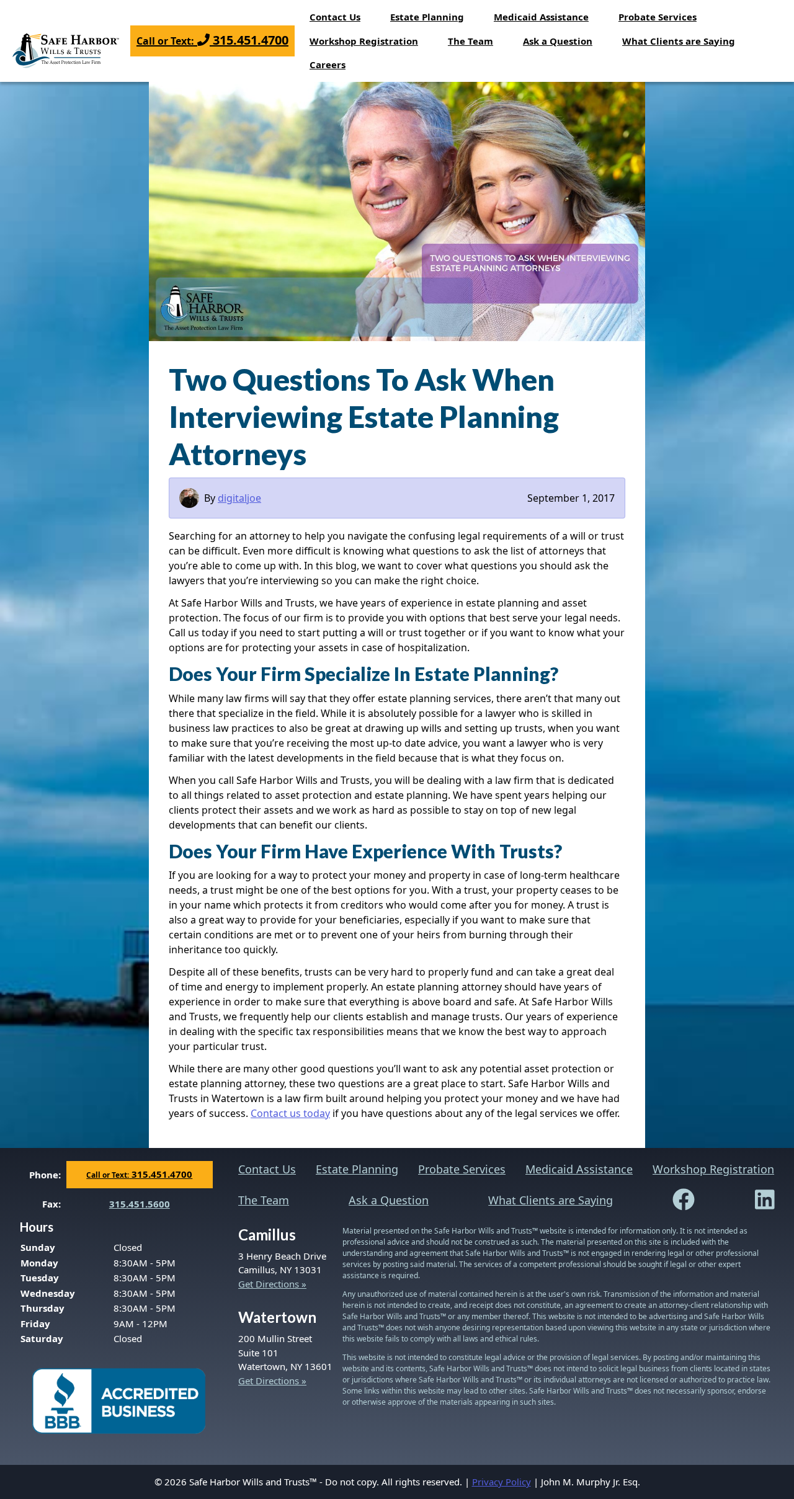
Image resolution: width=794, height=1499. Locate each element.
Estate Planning (427, 17)
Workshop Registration (364, 41)
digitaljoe (239, 498)
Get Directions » (272, 1284)
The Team (470, 41)
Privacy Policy (501, 1481)
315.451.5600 (139, 1204)
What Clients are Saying (678, 41)
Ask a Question (557, 41)
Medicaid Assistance (541, 17)
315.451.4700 (212, 40)
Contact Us (335, 17)
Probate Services (657, 17)
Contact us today (290, 1113)
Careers (328, 64)
